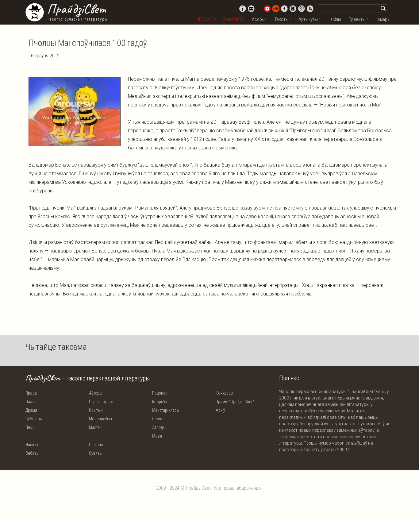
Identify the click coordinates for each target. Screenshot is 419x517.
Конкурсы (224, 393)
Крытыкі (96, 410)
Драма (31, 410)
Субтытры (34, 418)
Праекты (357, 19)
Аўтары (95, 393)
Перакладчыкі (101, 401)
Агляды (158, 427)
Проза (31, 393)
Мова (157, 436)
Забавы (32, 453)
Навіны (334, 19)
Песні (30, 427)
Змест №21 (233, 19)
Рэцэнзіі (159, 393)
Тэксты (282, 19)
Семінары (160, 418)
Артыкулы (308, 19)
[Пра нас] (242, 8)
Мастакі (95, 427)
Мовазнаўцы (100, 418)
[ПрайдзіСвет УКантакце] (293, 8)
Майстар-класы (165, 410)
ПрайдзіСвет (76, 9)
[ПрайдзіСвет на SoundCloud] (275, 8)
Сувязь (95, 453)
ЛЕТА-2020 (206, 19)
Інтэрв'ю (159, 401)
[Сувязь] (251, 8)
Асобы (258, 19)
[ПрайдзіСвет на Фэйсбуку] (284, 8)
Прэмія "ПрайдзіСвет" (235, 401)
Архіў (220, 410)
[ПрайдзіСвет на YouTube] (267, 8)
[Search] (383, 8)
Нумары (382, 19)
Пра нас (96, 444)
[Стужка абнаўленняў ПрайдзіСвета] (310, 8)
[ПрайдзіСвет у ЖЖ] (301, 8)
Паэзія (31, 401)
